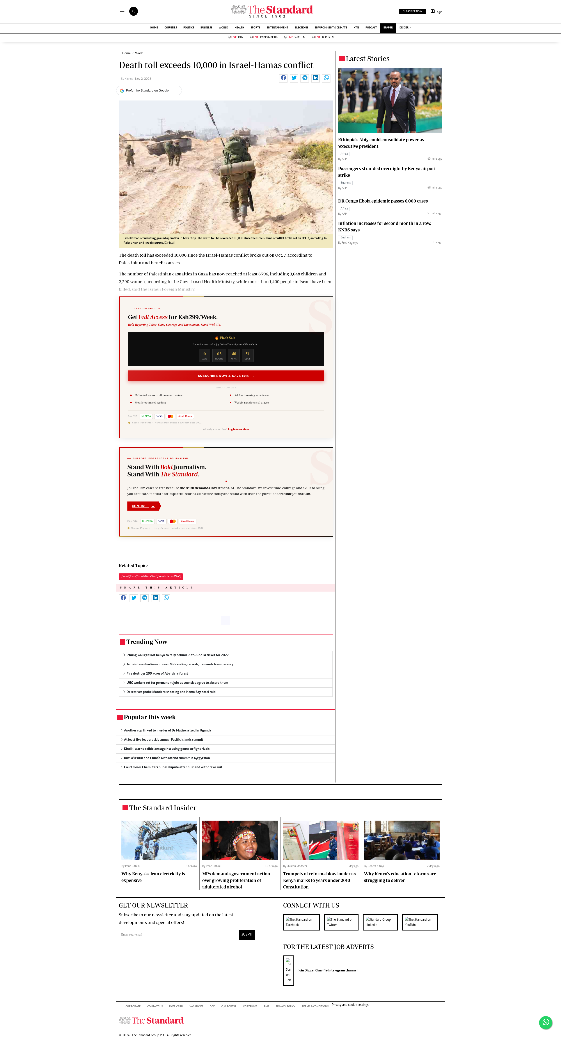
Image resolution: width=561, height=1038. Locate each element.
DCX (212, 1006)
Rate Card (176, 1006)
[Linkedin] (382, 922)
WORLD (223, 27)
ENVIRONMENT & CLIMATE (331, 27)
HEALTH (239, 27)
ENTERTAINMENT (277, 27)
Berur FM (324, 37)
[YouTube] (422, 922)
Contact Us (155, 1006)
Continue (143, 506)
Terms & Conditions (315, 1006)
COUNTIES (171, 27)
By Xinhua (127, 79)
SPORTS (255, 27)
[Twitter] (343, 922)
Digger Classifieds (317, 970)
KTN (356, 27)
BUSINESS (206, 27)
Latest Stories (368, 58)
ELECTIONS (301, 27)
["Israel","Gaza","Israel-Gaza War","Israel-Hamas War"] (151, 576)
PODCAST (371, 27)
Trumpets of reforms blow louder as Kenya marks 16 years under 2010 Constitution (319, 880)
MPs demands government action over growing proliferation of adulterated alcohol (236, 880)
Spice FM (296, 37)
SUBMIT (247, 934)
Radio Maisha (265, 37)
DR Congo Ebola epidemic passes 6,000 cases (383, 200)
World (139, 53)
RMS (266, 1006)
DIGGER (404, 27)
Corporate (133, 1006)
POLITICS (188, 27)
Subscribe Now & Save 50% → (226, 375)
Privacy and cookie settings (350, 1005)
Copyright (250, 1006)
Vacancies (196, 1006)
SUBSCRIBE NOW (412, 11)
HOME (154, 27)
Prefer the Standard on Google (147, 90)
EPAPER (388, 27)
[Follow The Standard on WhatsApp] (545, 1022)
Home (126, 53)
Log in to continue (238, 429)
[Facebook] (303, 922)
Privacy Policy (285, 1006)
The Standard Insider (163, 808)
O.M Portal (228, 1006)
